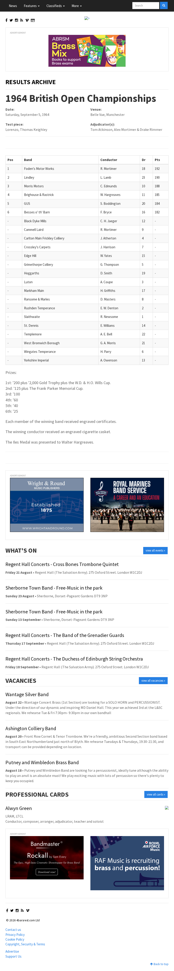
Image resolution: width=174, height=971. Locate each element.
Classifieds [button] (54, 6)
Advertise (12, 951)
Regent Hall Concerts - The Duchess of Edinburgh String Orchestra (74, 659)
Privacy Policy (15, 934)
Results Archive (30, 82)
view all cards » (156, 794)
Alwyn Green (18, 808)
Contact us (13, 929)
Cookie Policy (14, 939)
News (13, 6)
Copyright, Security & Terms (25, 944)
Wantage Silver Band (27, 694)
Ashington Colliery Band (30, 728)
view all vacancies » (153, 681)
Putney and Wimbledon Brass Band (42, 762)
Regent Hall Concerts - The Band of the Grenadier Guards (64, 635)
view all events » (155, 550)
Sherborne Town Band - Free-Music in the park (53, 588)
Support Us (13, 956)
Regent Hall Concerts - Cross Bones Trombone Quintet (62, 564)
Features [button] (30, 6)
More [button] (76, 6)
